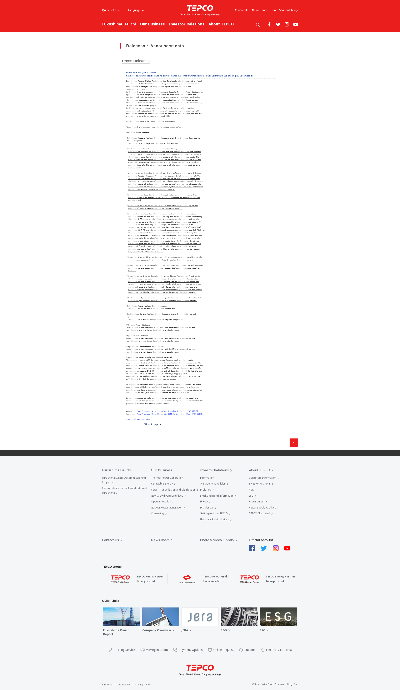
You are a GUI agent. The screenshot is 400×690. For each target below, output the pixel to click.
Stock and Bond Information (217, 495)
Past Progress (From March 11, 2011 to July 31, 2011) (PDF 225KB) (170, 414)
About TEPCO (221, 23)
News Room (259, 10)
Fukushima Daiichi (119, 23)
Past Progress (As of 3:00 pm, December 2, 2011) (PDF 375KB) (167, 411)
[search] (258, 25)
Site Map (107, 684)
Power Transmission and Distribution (173, 489)
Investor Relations (186, 23)
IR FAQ (204, 501)
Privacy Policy (143, 684)
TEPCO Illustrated (259, 513)
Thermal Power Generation (167, 478)
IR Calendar (207, 507)
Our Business (152, 23)
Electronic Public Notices (214, 519)
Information (207, 478)
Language (134, 10)
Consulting (157, 513)
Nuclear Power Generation (166, 507)
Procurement (256, 501)
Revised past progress (139, 419)
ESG (251, 495)
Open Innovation (161, 501)
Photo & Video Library (284, 10)
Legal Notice (123, 684)
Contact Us (241, 10)
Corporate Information (262, 478)
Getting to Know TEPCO (214, 513)
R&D (251, 489)
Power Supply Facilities (262, 507)
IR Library (205, 489)
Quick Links (109, 10)
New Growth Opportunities (167, 495)
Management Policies (213, 483)
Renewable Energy (162, 483)
